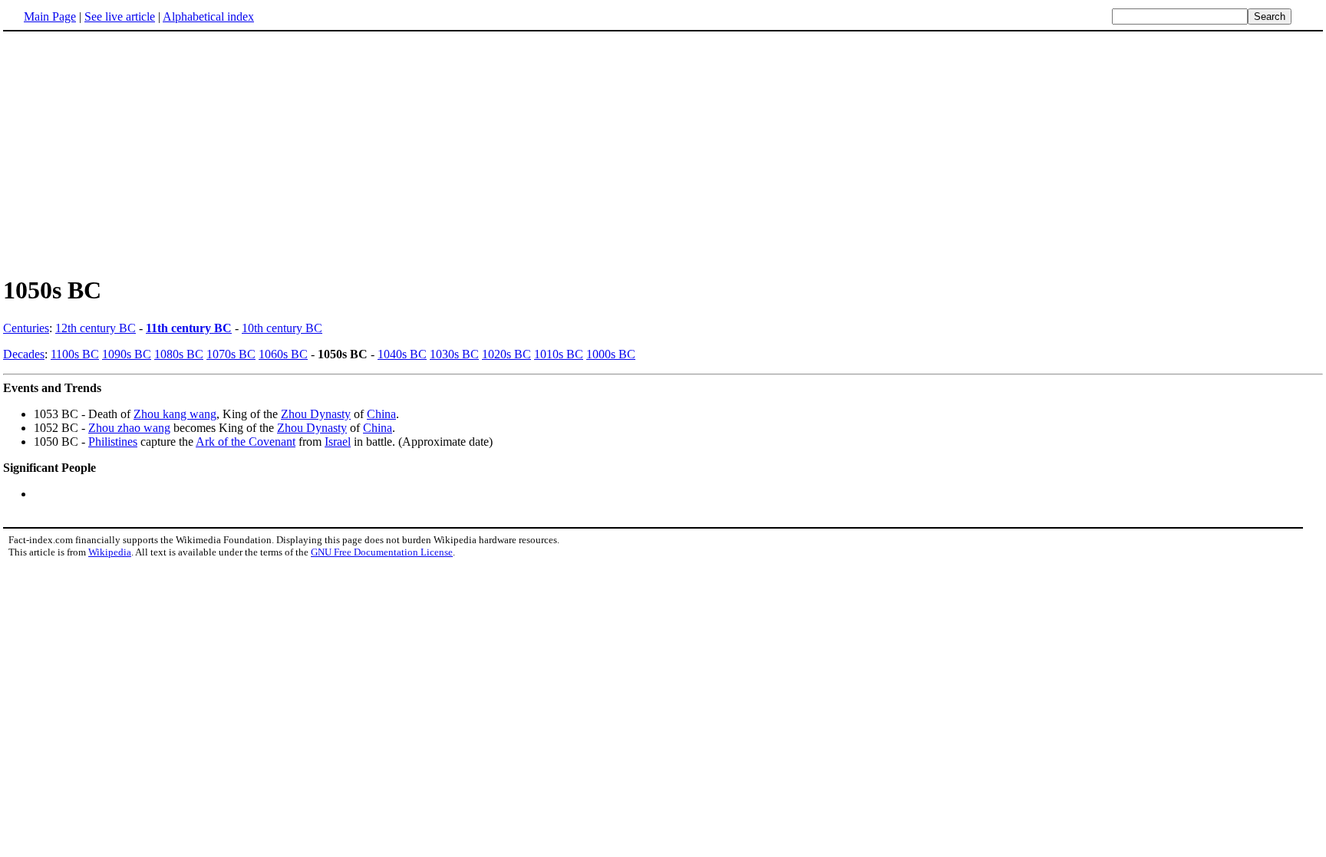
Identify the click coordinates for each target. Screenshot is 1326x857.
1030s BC (454, 354)
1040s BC (402, 354)
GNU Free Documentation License (382, 552)
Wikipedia (109, 552)
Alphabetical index (208, 16)
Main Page (50, 16)
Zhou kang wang (175, 413)
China (381, 413)
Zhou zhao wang (129, 427)
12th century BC (95, 328)
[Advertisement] (663, 152)
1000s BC (610, 354)
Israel (338, 441)
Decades (24, 354)
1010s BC (558, 354)
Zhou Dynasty (316, 413)
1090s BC (126, 354)
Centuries (26, 328)
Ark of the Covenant (245, 441)
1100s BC (75, 354)
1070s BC (231, 354)
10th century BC (282, 328)
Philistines (112, 441)
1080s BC (178, 354)
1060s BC (283, 354)
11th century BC (189, 328)
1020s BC (506, 354)
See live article (119, 16)
